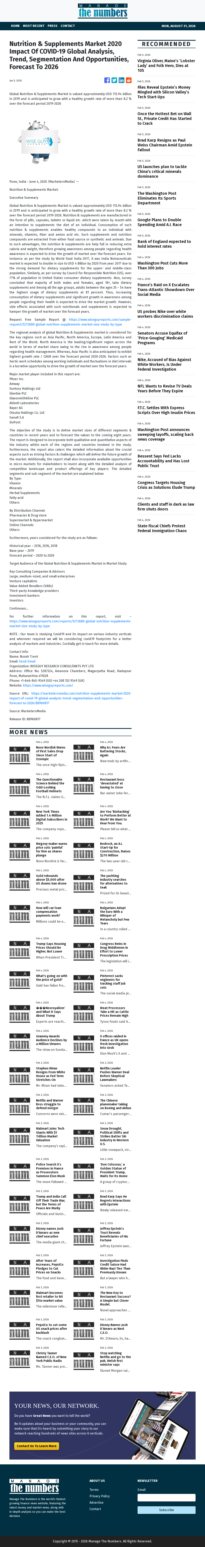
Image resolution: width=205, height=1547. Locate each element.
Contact (95, 1509)
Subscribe (166, 1510)
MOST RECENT (33, 26)
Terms (94, 1490)
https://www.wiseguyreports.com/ (48, 685)
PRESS (52, 26)
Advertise (96, 1502)
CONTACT (68, 26)
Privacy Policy (99, 1496)
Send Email (27, 661)
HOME (15, 26)
